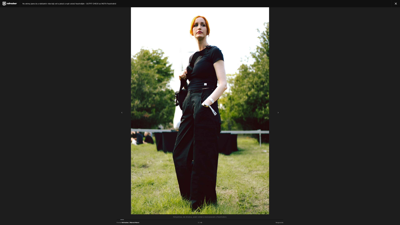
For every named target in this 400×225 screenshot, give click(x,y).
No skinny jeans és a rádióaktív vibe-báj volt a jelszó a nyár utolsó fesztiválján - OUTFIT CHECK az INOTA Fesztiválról (69, 4)
